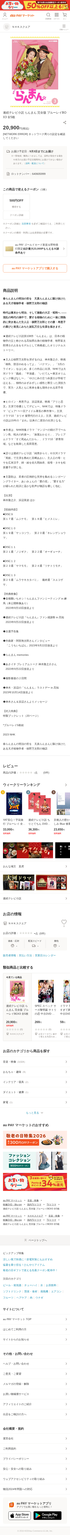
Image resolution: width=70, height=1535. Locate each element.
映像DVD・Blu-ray (12, 1204)
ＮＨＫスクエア (35, 1216)
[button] (65, 122)
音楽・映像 (33, 1200)
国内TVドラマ (34, 1204)
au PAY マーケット (12, 1200)
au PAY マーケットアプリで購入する (35, 268)
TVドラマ (51, 1204)
